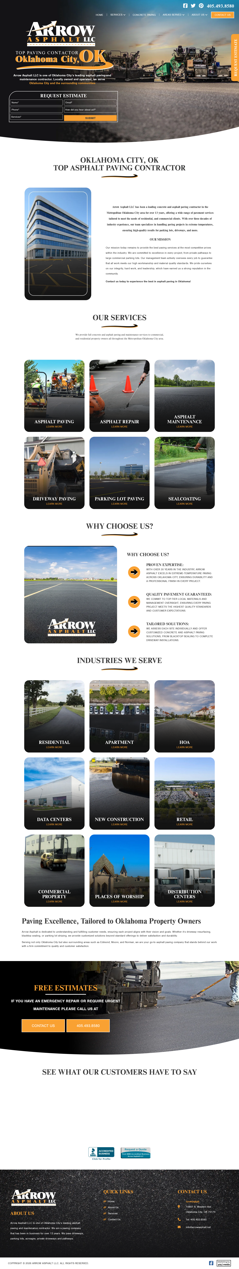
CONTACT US (43, 1025)
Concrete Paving (144, 15)
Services (116, 14)
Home (99, 15)
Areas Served (172, 14)
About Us (198, 14)
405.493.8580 (220, 6)
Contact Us (223, 15)
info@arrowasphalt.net (198, 1227)
